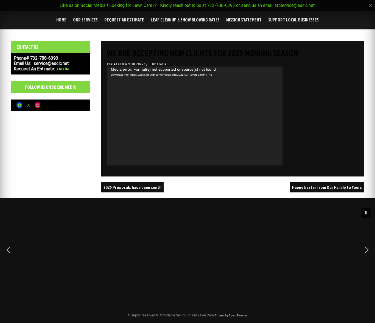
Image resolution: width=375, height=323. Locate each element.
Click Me (63, 68)
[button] (366, 213)
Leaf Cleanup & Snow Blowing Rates (185, 19)
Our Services (85, 19)
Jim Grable (159, 64)
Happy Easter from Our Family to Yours (327, 187)
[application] (194, 116)
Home (61, 19)
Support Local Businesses (293, 19)
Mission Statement (244, 19)
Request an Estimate (124, 19)
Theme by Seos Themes (231, 315)
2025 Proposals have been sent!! (132, 187)
